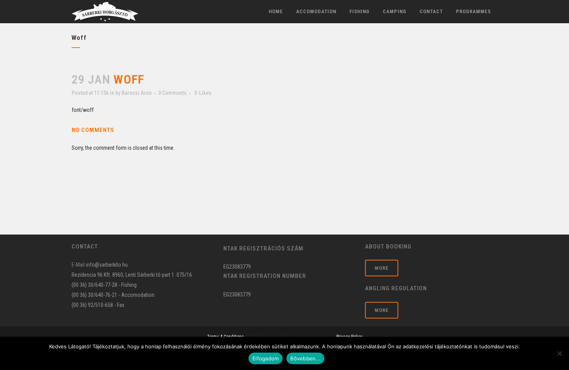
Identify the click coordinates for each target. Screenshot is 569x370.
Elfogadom (265, 358)
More (382, 268)
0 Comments (172, 93)
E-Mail (78, 265)
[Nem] (559, 353)
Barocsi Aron (137, 93)
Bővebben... (305, 358)
